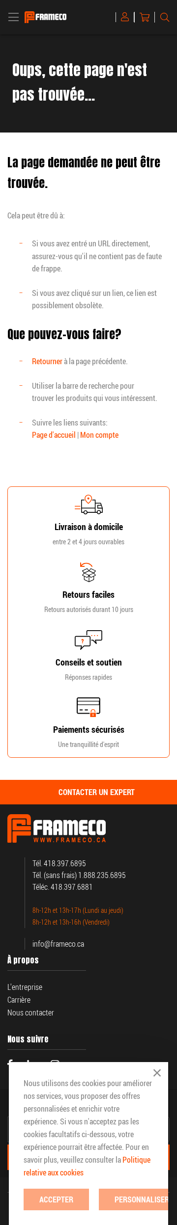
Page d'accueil (54, 434)
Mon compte (99, 434)
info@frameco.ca (58, 943)
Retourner (47, 361)
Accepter (56, 1199)
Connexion (127, 17)
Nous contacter (30, 1012)
